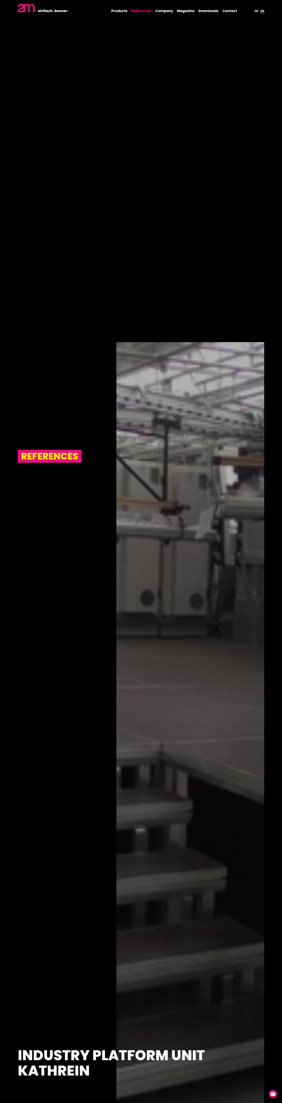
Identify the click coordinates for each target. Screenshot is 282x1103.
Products (119, 10)
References (141, 10)
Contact (229, 10)
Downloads (208, 10)
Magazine (186, 10)
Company (164, 10)
